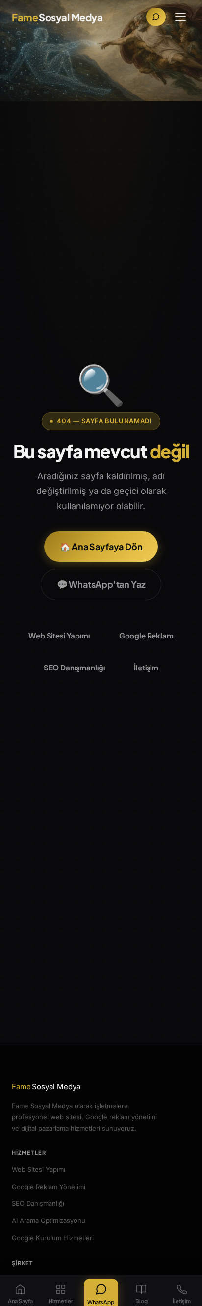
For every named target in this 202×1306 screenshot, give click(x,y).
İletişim (146, 667)
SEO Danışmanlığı (74, 667)
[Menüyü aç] (180, 17)
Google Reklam (146, 635)
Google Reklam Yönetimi (48, 1186)
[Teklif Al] (156, 17)
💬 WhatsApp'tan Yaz (101, 584)
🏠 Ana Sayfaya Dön (101, 546)
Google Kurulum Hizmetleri (53, 1238)
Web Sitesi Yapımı (58, 635)
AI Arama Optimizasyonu (48, 1220)
